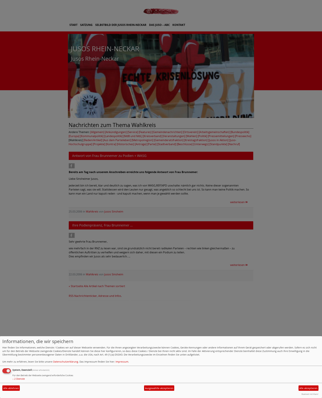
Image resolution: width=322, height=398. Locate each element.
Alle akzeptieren (308, 388)
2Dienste (18, 378)
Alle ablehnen (11, 388)
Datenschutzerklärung (65, 361)
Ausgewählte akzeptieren (159, 388)
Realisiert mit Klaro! (310, 394)
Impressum (122, 361)
